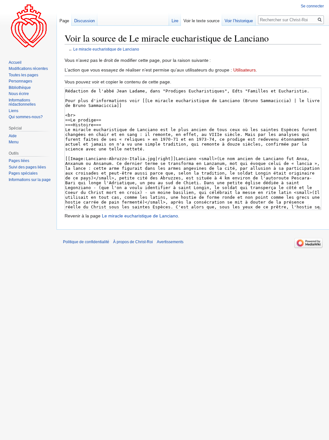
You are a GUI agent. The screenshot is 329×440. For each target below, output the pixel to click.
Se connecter (312, 6)
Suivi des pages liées (27, 167)
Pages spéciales (23, 173)
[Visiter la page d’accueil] (28, 26)
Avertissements (170, 242)
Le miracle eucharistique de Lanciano (106, 49)
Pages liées (19, 160)
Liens (13, 111)
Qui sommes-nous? (26, 117)
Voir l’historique (239, 20)
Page (64, 20)
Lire (175, 20)
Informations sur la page (30, 179)
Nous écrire (19, 93)
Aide (13, 136)
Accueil (15, 62)
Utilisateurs (244, 69)
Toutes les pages (23, 75)
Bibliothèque (20, 87)
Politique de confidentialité (86, 242)
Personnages (20, 81)
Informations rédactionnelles (22, 102)
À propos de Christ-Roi (133, 242)
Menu (14, 142)
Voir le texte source (201, 20)
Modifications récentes (28, 68)
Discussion (84, 20)
